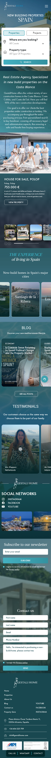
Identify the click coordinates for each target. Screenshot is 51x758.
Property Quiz (10, 712)
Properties (8, 695)
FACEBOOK (41, 707)
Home (6, 690)
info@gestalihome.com (18, 735)
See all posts (26, 394)
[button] (20, 449)
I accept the (17, 662)
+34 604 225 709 (16, 728)
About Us (8, 699)
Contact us (8, 707)
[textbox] (25, 43)
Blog (6, 703)
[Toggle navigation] (46, 6)
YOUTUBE (40, 703)
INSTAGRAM (41, 712)
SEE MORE (20, 382)
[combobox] (27, 43)
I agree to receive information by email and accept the (25, 568)
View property (16, 209)
